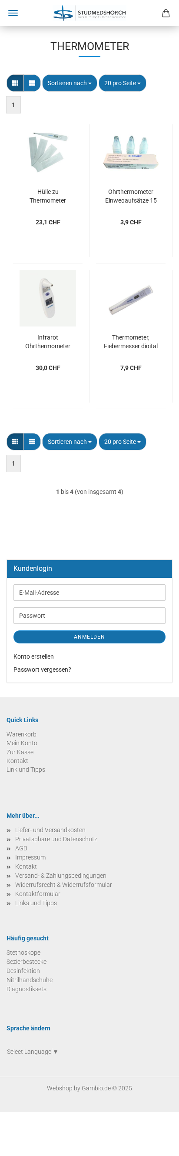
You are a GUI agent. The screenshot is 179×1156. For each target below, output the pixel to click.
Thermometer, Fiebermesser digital (131, 341)
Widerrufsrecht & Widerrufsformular (63, 884)
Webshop (60, 1088)
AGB (21, 848)
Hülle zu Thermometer (48, 195)
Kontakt (26, 866)
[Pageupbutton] (155, 1143)
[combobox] (69, 83)
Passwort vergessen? (42, 669)
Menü (13, 13)
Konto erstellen (33, 656)
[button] (15, 83)
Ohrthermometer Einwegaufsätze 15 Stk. (131, 195)
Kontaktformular (37, 893)
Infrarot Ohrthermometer (47, 341)
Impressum (30, 857)
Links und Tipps (36, 902)
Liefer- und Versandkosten (50, 829)
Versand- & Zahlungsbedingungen (60, 875)
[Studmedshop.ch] (89, 13)
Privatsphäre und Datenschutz (56, 839)
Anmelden (89, 637)
